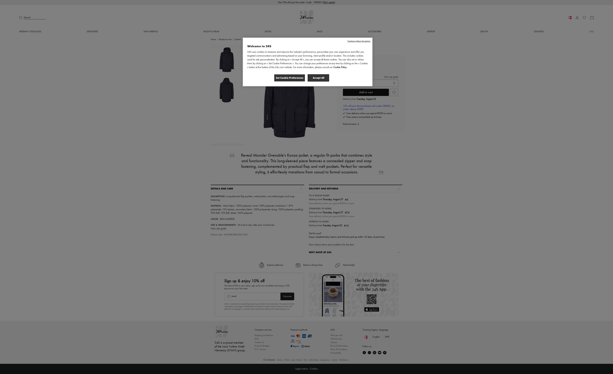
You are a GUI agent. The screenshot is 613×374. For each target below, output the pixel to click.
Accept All (318, 77)
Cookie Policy (340, 67)
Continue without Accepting (359, 41)
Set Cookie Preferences (289, 77)
